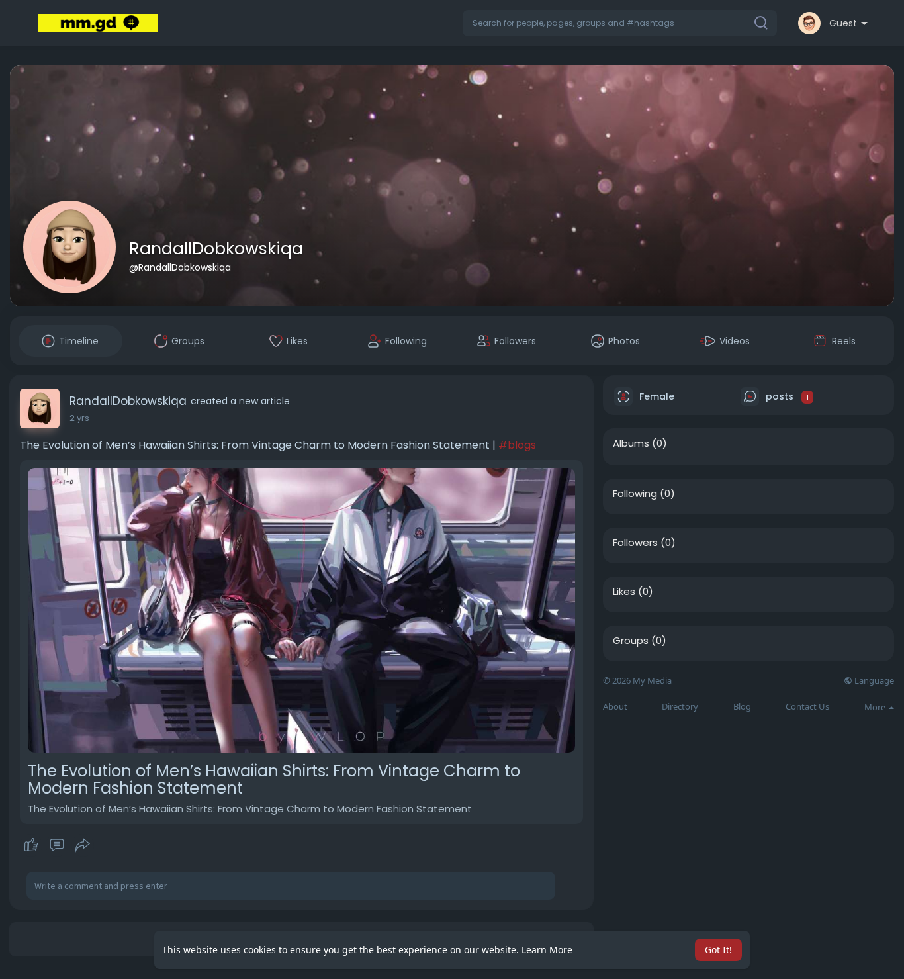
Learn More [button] (546, 949)
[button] (620, 23)
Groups (631, 640)
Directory (680, 706)
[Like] (56, 845)
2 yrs (79, 418)
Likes (624, 591)
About (615, 706)
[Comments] (57, 845)
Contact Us (807, 706)
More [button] (875, 707)
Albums (631, 443)
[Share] (82, 845)
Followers (635, 542)
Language (873, 680)
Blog (742, 706)
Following (635, 494)
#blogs (517, 445)
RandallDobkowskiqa (216, 248)
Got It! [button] (718, 949)
